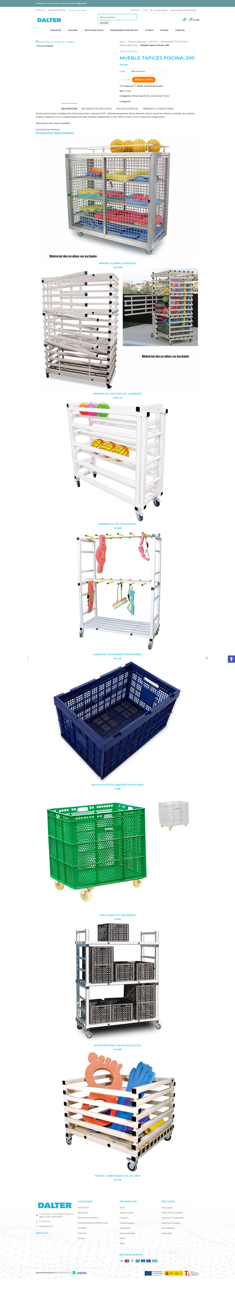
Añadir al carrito (144, 79)
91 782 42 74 (44, 1221)
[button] (231, 659)
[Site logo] (49, 19)
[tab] (69, 107)
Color (122, 71)
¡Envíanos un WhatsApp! (77, 10)
